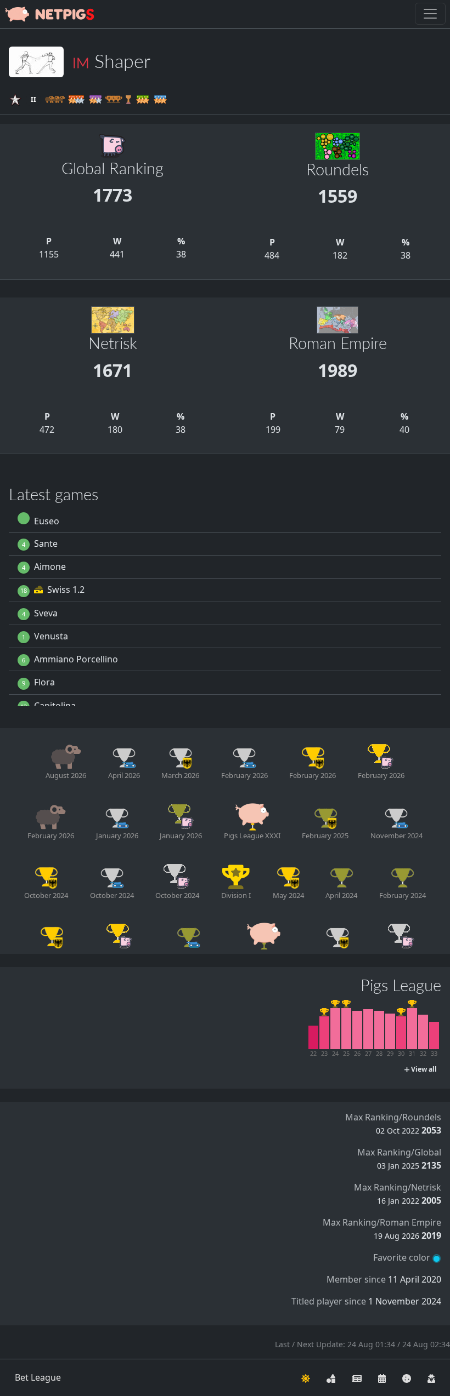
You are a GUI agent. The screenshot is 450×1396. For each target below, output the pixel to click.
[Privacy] (431, 1377)
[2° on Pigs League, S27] (368, 1029)
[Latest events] (382, 1377)
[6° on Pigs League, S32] (423, 1032)
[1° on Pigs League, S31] (412, 1028)
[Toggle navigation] (430, 14)
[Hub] (330, 1377)
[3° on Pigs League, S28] (379, 1030)
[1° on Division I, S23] (324, 1032)
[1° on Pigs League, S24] (335, 1028)
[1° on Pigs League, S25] (346, 1028)
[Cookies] (406, 1377)
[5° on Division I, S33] (434, 1035)
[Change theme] (305, 1377)
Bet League (38, 1377)
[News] (357, 1377)
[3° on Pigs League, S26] (357, 1030)
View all (423, 1069)
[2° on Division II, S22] (313, 1037)
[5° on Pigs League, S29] (390, 1031)
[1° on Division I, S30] (401, 1032)
